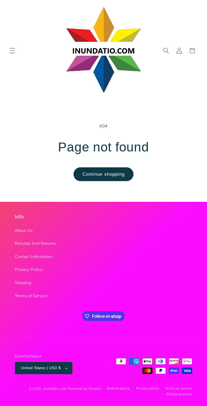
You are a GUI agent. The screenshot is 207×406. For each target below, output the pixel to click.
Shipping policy (179, 394)
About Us (24, 230)
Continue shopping (103, 174)
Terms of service (178, 388)
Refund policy (118, 388)
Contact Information (34, 256)
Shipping (23, 282)
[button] (12, 50)
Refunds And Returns (35, 243)
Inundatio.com (55, 389)
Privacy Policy (29, 269)
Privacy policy (147, 388)
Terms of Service (31, 296)
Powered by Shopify (84, 389)
